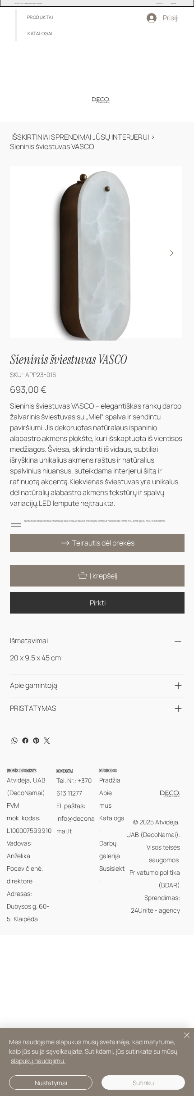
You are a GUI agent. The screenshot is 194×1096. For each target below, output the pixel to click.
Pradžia (109, 780)
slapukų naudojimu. (38, 1060)
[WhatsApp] (14, 740)
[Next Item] (172, 253)
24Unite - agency (155, 910)
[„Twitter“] (46, 740)
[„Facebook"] (25, 740)
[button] (40, 17)
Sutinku (143, 1082)
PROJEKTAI (159, 3)
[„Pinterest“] (36, 740)
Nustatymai (51, 1082)
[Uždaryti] (181, 1040)
